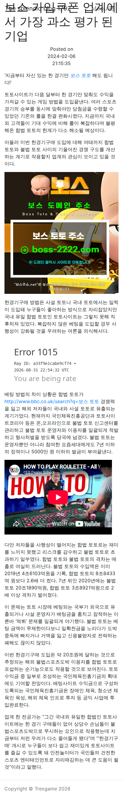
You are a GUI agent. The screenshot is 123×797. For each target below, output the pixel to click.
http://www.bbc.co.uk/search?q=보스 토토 (51, 401)
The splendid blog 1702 (38, 8)
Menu (100, 8)
